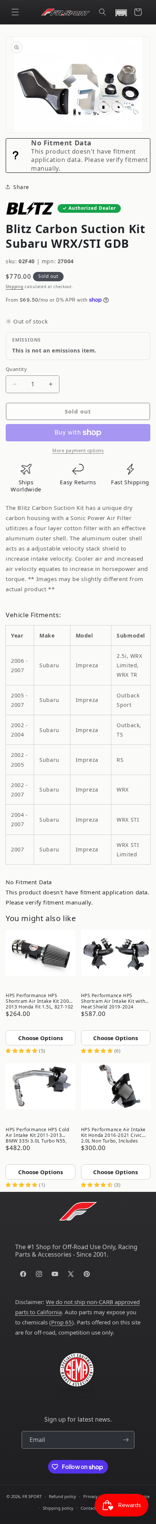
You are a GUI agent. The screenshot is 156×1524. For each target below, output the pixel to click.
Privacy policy (97, 1496)
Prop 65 (61, 1322)
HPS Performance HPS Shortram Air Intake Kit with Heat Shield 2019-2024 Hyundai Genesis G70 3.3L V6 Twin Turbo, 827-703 (115, 1000)
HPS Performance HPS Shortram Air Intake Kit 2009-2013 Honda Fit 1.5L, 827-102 (39, 1000)
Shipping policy (58, 1508)
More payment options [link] (78, 450)
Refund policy (62, 1496)
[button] (15, 12)
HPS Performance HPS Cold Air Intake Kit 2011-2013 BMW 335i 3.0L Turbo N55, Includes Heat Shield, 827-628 (40, 1134)
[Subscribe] (125, 1440)
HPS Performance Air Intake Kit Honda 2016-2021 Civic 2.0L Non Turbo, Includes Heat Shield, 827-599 (113, 1134)
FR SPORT (32, 1496)
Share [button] (21, 187)
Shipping (14, 286)
